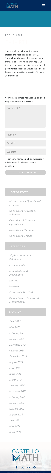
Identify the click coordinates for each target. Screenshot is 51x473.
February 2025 (17, 333)
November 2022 (17, 391)
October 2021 (16, 408)
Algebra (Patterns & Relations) (20, 257)
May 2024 (14, 368)
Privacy (27, 472)
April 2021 (15, 432)
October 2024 (16, 350)
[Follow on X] (22, 467)
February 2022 (17, 397)
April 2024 (15, 373)
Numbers (14, 286)
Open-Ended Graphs (20, 235)
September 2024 (18, 356)
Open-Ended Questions (22, 230)
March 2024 (16, 379)
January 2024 (16, 385)
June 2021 (15, 420)
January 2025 (16, 338)
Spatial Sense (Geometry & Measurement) (24, 299)
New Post (14, 280)
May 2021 (14, 426)
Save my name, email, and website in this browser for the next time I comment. (24, 162)
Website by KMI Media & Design (38, 472)
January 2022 (16, 402)
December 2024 (18, 344)
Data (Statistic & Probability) (18, 272)
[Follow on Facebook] (16, 467)
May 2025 (14, 327)
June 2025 (15, 321)
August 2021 (16, 414)
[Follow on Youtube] (28, 467)
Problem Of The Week (21, 292)
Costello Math (17, 265)
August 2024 (16, 362)
